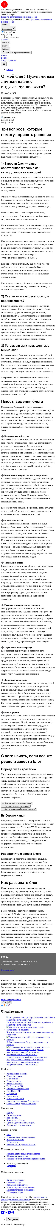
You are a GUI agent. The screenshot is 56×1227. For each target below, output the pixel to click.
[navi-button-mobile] (4, 64)
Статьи (10, 69)
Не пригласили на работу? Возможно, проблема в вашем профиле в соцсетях (30, 1023)
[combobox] (13, 1219)
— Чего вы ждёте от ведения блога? (17, 803)
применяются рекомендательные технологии (24, 1198)
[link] (5, 49)
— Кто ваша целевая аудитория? (15, 806)
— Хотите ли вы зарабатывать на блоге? (19, 809)
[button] (4, 55)
